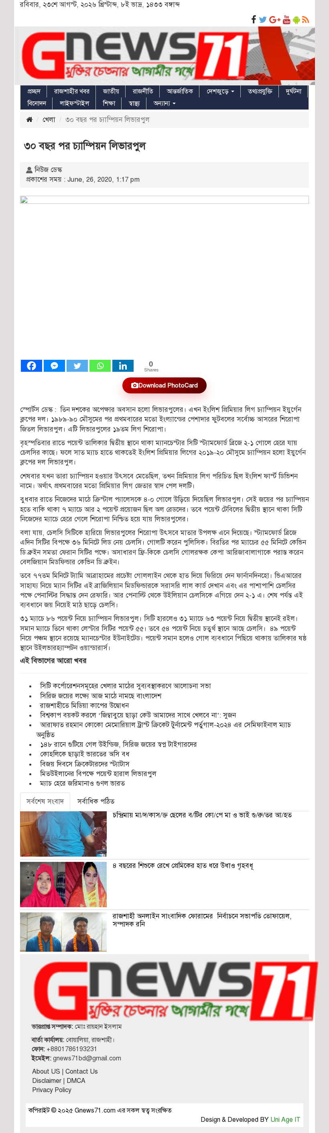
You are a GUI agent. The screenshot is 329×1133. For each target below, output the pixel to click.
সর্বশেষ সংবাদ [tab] (45, 801)
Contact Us (81, 1072)
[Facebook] (31, 366)
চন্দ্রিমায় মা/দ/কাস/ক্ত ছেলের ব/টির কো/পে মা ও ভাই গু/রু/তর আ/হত (202, 815)
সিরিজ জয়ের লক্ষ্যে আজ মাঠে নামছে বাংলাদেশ (100, 696)
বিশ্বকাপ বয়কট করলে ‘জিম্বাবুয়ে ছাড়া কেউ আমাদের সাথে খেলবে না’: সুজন (138, 715)
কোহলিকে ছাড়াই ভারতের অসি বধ (85, 754)
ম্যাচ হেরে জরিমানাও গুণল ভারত (82, 783)
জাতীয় (111, 91)
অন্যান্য (163, 103)
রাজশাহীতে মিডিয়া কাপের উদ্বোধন (84, 705)
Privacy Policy (51, 1090)
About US (46, 1072)
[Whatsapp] (100, 366)
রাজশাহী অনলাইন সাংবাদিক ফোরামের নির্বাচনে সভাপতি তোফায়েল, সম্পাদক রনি (202, 920)
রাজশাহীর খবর (71, 91)
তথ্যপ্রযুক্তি (260, 91)
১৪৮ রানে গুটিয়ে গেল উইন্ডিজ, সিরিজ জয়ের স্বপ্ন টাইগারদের (118, 744)
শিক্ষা (109, 103)
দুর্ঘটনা (293, 91)
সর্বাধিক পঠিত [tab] (95, 801)
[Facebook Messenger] (54, 366)
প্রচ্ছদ (34, 91)
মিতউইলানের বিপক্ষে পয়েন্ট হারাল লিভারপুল (98, 774)
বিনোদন (37, 103)
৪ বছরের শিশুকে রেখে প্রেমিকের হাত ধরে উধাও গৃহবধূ (183, 865)
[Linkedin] (123, 366)
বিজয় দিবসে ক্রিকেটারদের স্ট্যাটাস (85, 764)
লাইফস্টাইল (74, 103)
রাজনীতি (143, 91)
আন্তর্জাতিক (180, 91)
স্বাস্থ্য (134, 103)
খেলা (49, 120)
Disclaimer (46, 1081)
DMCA (76, 1081)
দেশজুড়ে (218, 91)
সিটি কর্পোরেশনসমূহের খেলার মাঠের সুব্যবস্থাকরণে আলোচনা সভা (125, 686)
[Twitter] (77, 366)
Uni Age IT (285, 1120)
